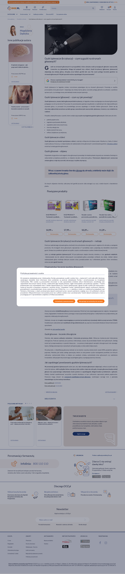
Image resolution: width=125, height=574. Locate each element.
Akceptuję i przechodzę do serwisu (91, 301)
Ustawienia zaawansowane (64, 301)
